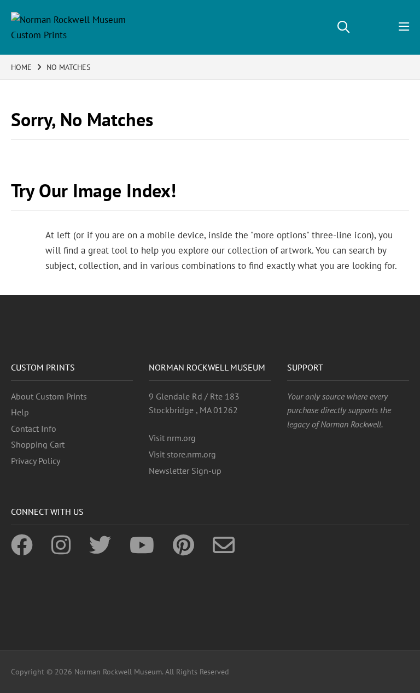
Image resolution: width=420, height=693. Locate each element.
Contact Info (33, 428)
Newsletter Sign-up (185, 470)
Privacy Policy (35, 460)
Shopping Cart (38, 444)
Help (20, 412)
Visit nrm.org (172, 437)
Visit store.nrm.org (182, 454)
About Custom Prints (49, 396)
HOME (21, 67)
